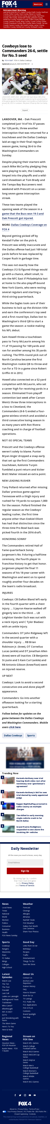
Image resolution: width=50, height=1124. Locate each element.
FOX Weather (28, 923)
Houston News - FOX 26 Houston (9, 1044)
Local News (7, 907)
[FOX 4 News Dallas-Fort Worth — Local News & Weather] (9, 4)
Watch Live (38, 4)
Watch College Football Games (29, 1047)
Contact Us (27, 977)
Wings (4, 961)
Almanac (26, 917)
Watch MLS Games (31, 1082)
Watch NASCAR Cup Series (31, 1055)
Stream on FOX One (29, 1038)
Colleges (5, 964)
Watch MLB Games (31, 1051)
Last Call (5, 993)
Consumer (6, 926)
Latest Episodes (7, 975)
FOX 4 (16, 60)
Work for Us (28, 995)
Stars (4, 955)
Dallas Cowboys (26, 60)
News (5, 903)
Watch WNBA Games (28, 1077)
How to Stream (29, 992)
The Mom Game (9, 1023)
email (35, 1095)
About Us (28, 974)
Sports (31, 735)
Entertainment (29, 958)
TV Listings (27, 998)
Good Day (28, 942)
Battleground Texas (10, 999)
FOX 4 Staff (9, 60)
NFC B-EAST (7, 1012)
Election (5, 920)
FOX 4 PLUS (28, 1008)
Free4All (5, 990)
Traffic (25, 955)
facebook (15, 1095)
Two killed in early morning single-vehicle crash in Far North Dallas (29, 818)
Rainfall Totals (29, 920)
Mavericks (6, 952)
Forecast (26, 907)
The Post (6, 987)
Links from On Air (30, 945)
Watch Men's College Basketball (30, 1066)
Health (4, 932)
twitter (20, 1095)
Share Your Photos (31, 931)
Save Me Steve (29, 964)
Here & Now (7, 1029)
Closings (26, 910)
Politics (5, 923)
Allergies (26, 913)
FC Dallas (6, 958)
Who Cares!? (7, 1005)
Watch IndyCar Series (29, 1061)
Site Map (26, 1017)
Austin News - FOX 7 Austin (10, 1049)
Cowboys (6, 945)
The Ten (5, 984)
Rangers (5, 949)
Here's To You (8, 1026)
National (5, 913)
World (4, 917)
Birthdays (27, 949)
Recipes (26, 952)
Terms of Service (26, 885)
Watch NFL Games (31, 1043)
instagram (25, 1095)
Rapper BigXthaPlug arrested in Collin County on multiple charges (31, 807)
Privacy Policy (28, 883)
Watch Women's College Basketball (30, 1072)
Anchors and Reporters (28, 982)
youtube (30, 1095)
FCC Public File (29, 1002)
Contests (26, 1011)
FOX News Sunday (9, 935)
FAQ (25, 989)
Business (5, 929)
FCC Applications (30, 1005)
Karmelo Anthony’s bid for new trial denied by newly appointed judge (32, 795)
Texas (4, 910)
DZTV (4, 1015)
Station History (29, 986)
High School (7, 967)
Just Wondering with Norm (10, 1019)
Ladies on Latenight (10, 996)
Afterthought (7, 1008)
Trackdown (6, 1002)
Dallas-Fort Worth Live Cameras (30, 927)
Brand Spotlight (29, 1014)
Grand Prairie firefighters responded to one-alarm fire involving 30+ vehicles (30, 830)
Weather (28, 903)
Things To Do (28, 961)
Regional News (7, 1038)
